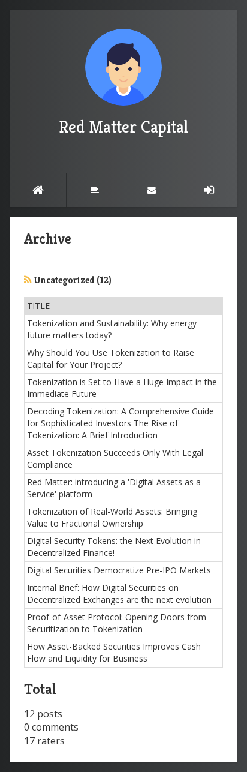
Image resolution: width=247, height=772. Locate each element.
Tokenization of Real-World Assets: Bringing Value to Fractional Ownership (112, 517)
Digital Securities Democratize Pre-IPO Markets (119, 570)
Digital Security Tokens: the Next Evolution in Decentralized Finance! (114, 546)
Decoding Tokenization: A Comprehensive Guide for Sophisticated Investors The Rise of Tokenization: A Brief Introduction (120, 423)
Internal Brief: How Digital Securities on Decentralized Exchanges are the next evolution (119, 593)
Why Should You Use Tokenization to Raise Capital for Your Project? (110, 358)
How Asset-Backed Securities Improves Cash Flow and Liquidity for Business (114, 652)
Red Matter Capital (123, 126)
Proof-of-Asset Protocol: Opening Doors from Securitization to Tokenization (116, 623)
